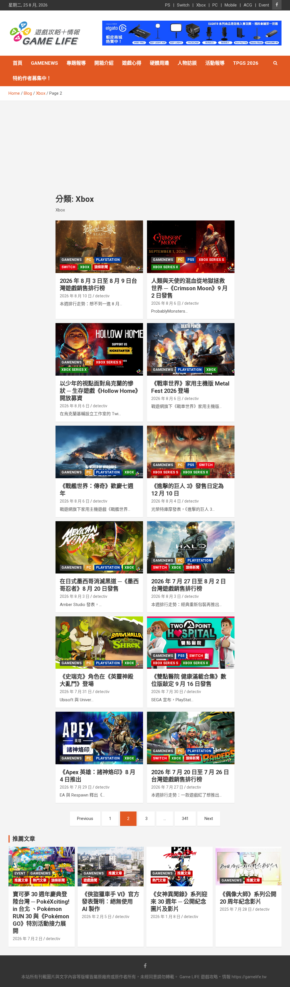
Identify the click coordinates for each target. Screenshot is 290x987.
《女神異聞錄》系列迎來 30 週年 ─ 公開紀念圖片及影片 (179, 901)
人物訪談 (187, 63)
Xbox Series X (165, 267)
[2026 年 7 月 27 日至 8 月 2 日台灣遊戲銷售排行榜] (191, 547)
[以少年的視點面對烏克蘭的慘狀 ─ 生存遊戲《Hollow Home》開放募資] (99, 349)
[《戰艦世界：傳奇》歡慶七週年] (99, 452)
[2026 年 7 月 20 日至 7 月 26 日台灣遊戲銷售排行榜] (191, 737)
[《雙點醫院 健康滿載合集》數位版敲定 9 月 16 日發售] (191, 642)
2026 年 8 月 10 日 (76, 296)
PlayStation (108, 260)
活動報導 (215, 63)
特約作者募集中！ (32, 78)
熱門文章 (39, 880)
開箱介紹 (104, 63)
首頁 (17, 63)
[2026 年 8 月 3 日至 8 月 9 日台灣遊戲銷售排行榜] (99, 246)
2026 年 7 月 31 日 (76, 691)
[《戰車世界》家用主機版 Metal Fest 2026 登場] (191, 349)
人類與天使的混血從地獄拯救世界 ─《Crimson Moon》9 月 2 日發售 (189, 288)
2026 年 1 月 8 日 (165, 916)
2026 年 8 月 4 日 (166, 501)
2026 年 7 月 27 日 (167, 787)
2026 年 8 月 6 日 (166, 303)
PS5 (190, 260)
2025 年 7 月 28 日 (236, 909)
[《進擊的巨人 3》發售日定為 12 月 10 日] (191, 452)
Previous (85, 818)
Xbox (201, 5)
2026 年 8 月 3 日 (74, 596)
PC (215, 5)
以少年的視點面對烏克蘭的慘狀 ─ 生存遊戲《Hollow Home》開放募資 (99, 391)
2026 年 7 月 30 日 (167, 691)
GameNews (44, 63)
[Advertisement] (145, 143)
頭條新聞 (101, 267)
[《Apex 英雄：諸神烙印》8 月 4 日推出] (99, 737)
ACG (248, 5)
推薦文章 (21, 880)
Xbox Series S (211, 260)
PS (167, 5)
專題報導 (76, 63)
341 (185, 818)
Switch (183, 5)
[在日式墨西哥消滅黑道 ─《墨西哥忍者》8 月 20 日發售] (99, 547)
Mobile (231, 5)
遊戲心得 (131, 63)
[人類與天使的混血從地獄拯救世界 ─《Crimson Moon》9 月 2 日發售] (191, 246)
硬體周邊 (159, 63)
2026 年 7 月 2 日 (27, 938)
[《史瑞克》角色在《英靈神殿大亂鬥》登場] (99, 642)
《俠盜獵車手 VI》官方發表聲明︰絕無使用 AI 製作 (110, 901)
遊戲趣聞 (90, 880)
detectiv (102, 296)
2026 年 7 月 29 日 (76, 787)
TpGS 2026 (245, 63)
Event (264, 5)
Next (208, 818)
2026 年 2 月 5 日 (97, 916)
